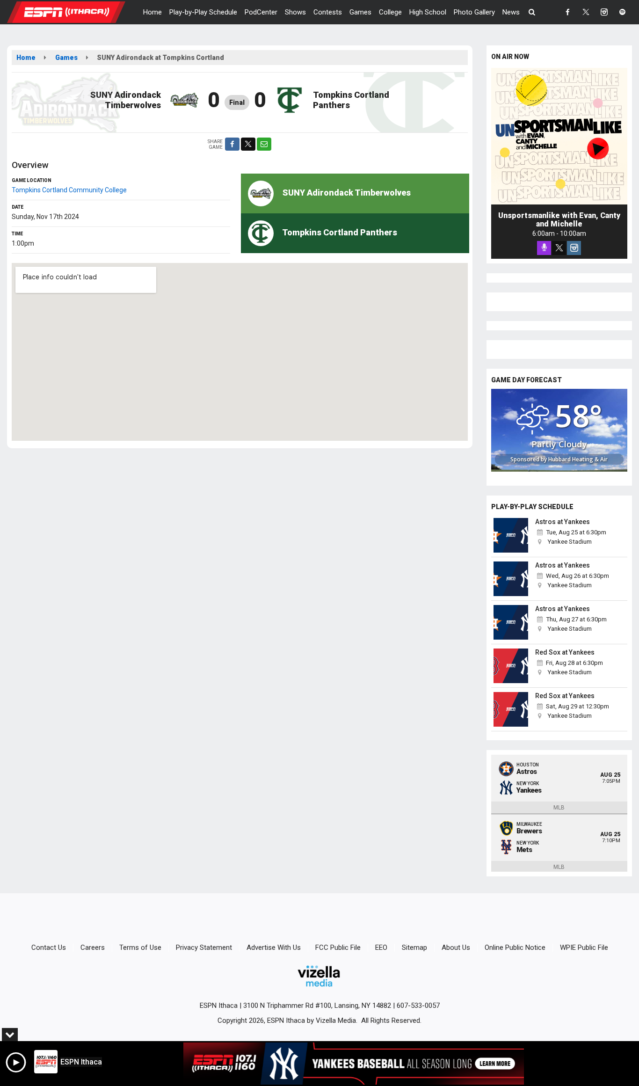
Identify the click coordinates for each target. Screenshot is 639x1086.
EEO (381, 947)
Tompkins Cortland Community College (69, 190)
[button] (532, 12)
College (390, 12)
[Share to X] (248, 144)
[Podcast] (544, 248)
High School (427, 12)
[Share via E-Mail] (264, 144)
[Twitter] (559, 248)
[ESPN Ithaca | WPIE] (73, 11)
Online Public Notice (515, 947)
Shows (295, 12)
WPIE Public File (584, 947)
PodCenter (261, 12)
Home (152, 12)
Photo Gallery (474, 12)
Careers (92, 947)
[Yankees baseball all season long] (353, 1063)
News (511, 12)
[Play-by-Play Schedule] (511, 535)
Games (360, 12)
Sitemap (414, 947)
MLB (559, 807)
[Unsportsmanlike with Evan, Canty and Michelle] (559, 136)
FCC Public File (338, 947)
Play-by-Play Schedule (203, 12)
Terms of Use (140, 947)
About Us (456, 947)
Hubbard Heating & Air (578, 459)
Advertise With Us (274, 947)
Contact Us (48, 947)
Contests (327, 12)
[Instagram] (574, 248)
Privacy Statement (204, 947)
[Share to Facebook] (232, 144)
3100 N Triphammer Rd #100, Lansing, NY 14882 (317, 1005)
